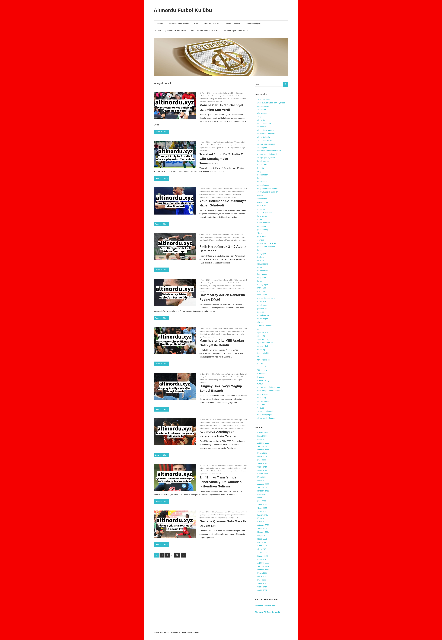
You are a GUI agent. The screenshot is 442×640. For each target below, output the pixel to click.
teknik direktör (263, 353)
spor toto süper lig (233, 240)
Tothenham (262, 370)
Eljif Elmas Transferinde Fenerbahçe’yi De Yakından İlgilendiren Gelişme (220, 482)
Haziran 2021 (263, 532)
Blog (196, 24)
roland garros (263, 315)
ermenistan (262, 199)
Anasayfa (159, 24)
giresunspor (262, 236)
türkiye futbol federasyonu (268, 387)
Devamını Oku (160, 132)
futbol (233, 96)
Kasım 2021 (262, 515)
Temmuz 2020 (263, 566)
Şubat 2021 (262, 546)
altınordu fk (262, 127)
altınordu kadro (263, 137)
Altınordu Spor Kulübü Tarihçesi (204, 30)
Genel (209, 99)
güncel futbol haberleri (221, 99)
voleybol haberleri (265, 411)
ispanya (260, 260)
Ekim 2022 (261, 477)
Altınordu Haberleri (232, 24)
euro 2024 (211, 425)
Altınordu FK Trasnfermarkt (267, 612)
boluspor (230, 142)
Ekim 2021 (261, 518)
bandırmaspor (263, 161)
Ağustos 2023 (263, 443)
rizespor (260, 312)
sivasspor (261, 322)
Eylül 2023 (261, 439)
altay (259, 116)
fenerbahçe (231, 468)
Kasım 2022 (262, 474)
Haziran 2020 (263, 570)
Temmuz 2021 (263, 529)
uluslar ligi (261, 397)
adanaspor (261, 110)
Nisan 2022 (262, 498)
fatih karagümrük (237, 234)
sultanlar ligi (262, 346)
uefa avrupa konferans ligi (268, 391)
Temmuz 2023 (263, 446)
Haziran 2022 (263, 491)
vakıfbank (261, 404)
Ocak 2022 (262, 508)
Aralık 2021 (262, 511)
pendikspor (262, 305)
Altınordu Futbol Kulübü (183, 10)
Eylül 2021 (261, 522)
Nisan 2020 (262, 576)
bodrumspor (221, 142)
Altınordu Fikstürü (211, 24)
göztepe (203, 515)
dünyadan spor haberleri (221, 96)
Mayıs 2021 (262, 535)
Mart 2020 (261, 580)
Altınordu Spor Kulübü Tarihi (236, 30)
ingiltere (203, 101)
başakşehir (262, 164)
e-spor (260, 195)
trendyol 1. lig (239, 148)
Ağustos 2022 (263, 484)
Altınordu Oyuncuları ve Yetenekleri (170, 30)
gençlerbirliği (262, 230)
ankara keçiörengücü (266, 144)
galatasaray (203, 194)
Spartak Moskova (264, 326)
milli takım (261, 301)
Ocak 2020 (262, 587)
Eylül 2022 (261, 481)
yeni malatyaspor (264, 415)
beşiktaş (261, 168)
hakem (260, 250)
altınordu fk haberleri (266, 130)
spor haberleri (217, 101)
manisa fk (261, 291)
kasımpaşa (262, 274)
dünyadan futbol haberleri (237, 374)
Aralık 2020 (262, 553)
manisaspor (262, 295)
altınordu (261, 120)
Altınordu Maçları (253, 24)
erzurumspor (262, 202)
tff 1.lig (230, 148)
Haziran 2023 (263, 450)
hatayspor (261, 254)
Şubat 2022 (262, 504)
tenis (259, 356)
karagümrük (262, 271)
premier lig (261, 308)
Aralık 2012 (262, 590)
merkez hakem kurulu (266, 298)
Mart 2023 (261, 460)
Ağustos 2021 (263, 525)
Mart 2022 (261, 501)
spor (209, 101)
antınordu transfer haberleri (269, 151)
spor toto (261, 336)
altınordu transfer (264, 140)
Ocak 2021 (262, 549)
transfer (234, 197)
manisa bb (261, 288)
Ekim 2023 (261, 436)
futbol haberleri (237, 192)
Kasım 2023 (262, 433)
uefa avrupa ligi (263, 394)
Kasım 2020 (262, 556)
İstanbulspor (262, 264)
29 (177, 555)
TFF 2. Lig (261, 367)
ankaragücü (262, 147)
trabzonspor (262, 373)
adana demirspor (218, 234)
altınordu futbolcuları (266, 134)
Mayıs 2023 (262, 453)
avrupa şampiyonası (266, 158)
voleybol (261, 408)
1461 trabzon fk (264, 99)
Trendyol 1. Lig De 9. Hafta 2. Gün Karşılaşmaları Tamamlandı (221, 158)
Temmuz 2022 (263, 487)
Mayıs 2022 (262, 494)
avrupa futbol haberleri (221, 93)
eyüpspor (261, 209)
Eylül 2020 (261, 559)
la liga (259, 281)
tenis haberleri (263, 360)
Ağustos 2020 (263, 563)
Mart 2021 (261, 542)
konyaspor (261, 278)
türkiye (260, 384)
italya (259, 267)
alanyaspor (262, 113)
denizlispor (262, 182)
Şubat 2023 (262, 463)
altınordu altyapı (264, 123)
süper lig (226, 197)
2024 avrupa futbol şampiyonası (224, 420)
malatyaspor (262, 284)
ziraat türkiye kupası (266, 418)
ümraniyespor (204, 150)
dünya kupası (222, 374)
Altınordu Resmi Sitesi (265, 606)
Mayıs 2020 (262, 573)
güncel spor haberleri (238, 99)
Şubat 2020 (262, 583)
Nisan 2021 (262, 539)
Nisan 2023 (262, 457)
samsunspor (262, 319)
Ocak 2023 (262, 467)
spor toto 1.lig (221, 148)
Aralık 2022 (262, 470)
